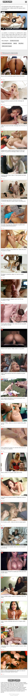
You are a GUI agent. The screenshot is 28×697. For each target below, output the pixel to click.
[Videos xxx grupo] (7, 2)
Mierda (15, 43)
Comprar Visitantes (14, 695)
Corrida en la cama (14, 40)
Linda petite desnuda (7, 43)
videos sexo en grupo (7, 46)
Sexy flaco (21, 43)
